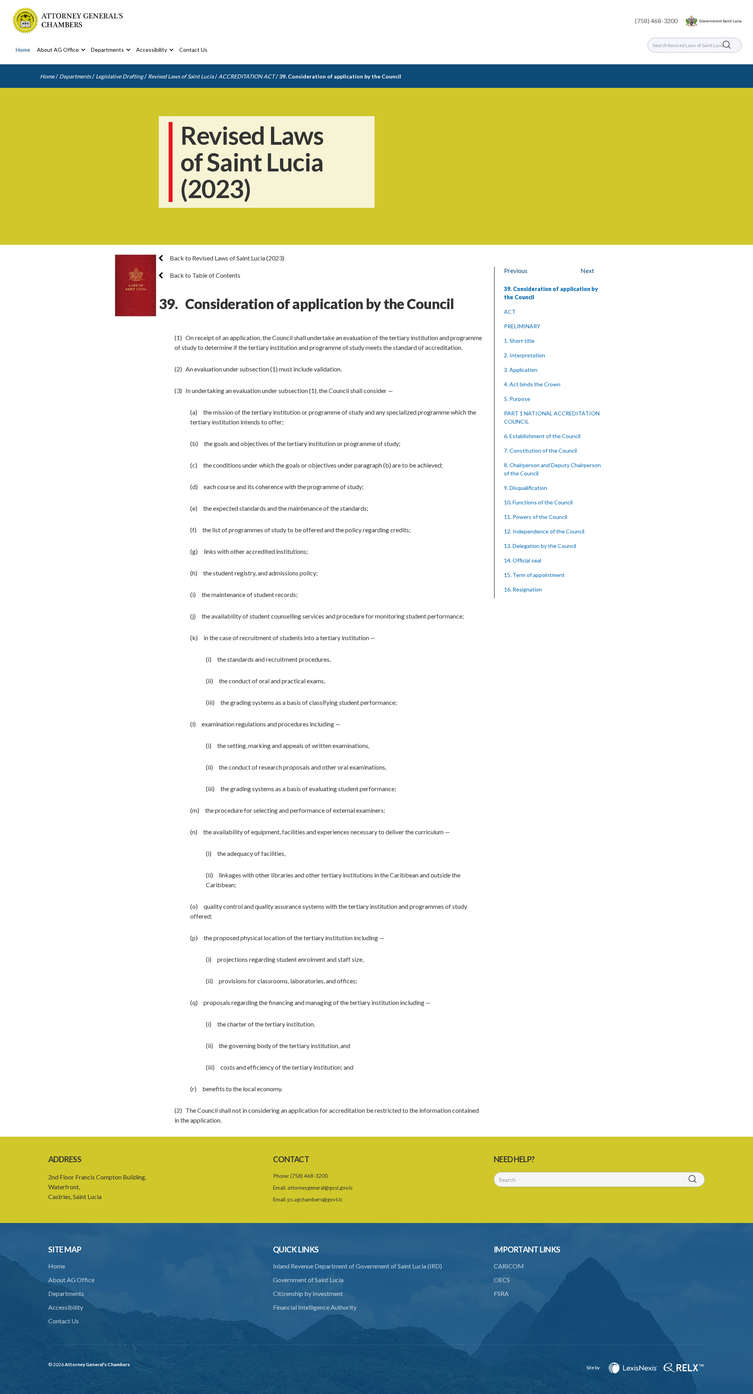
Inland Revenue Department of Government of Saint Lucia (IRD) (357, 1266)
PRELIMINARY (522, 326)
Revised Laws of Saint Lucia (181, 76)
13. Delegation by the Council (540, 545)
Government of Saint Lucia (308, 1279)
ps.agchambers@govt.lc (315, 1199)
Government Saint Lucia (720, 20)
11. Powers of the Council (535, 516)
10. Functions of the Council (538, 502)
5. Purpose (517, 398)
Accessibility (65, 1307)
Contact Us (193, 49)
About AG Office (71, 1279)
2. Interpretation (524, 355)
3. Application (520, 369)
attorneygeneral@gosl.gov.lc (320, 1188)
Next (587, 270)
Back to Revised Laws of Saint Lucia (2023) (226, 258)
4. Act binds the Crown (532, 384)
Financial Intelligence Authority (314, 1307)
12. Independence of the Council (544, 531)
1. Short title (519, 340)
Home (23, 49)
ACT (510, 311)
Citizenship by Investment (308, 1293)
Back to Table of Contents (204, 275)
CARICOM (509, 1266)
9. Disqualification (525, 487)
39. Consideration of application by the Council (340, 76)
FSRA (501, 1293)
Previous (515, 270)
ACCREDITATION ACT (246, 76)
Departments (75, 76)
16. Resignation (523, 589)
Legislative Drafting (119, 76)
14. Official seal (522, 560)
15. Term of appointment (534, 574)
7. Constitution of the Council (540, 450)
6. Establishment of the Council (542, 436)
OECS (502, 1279)
